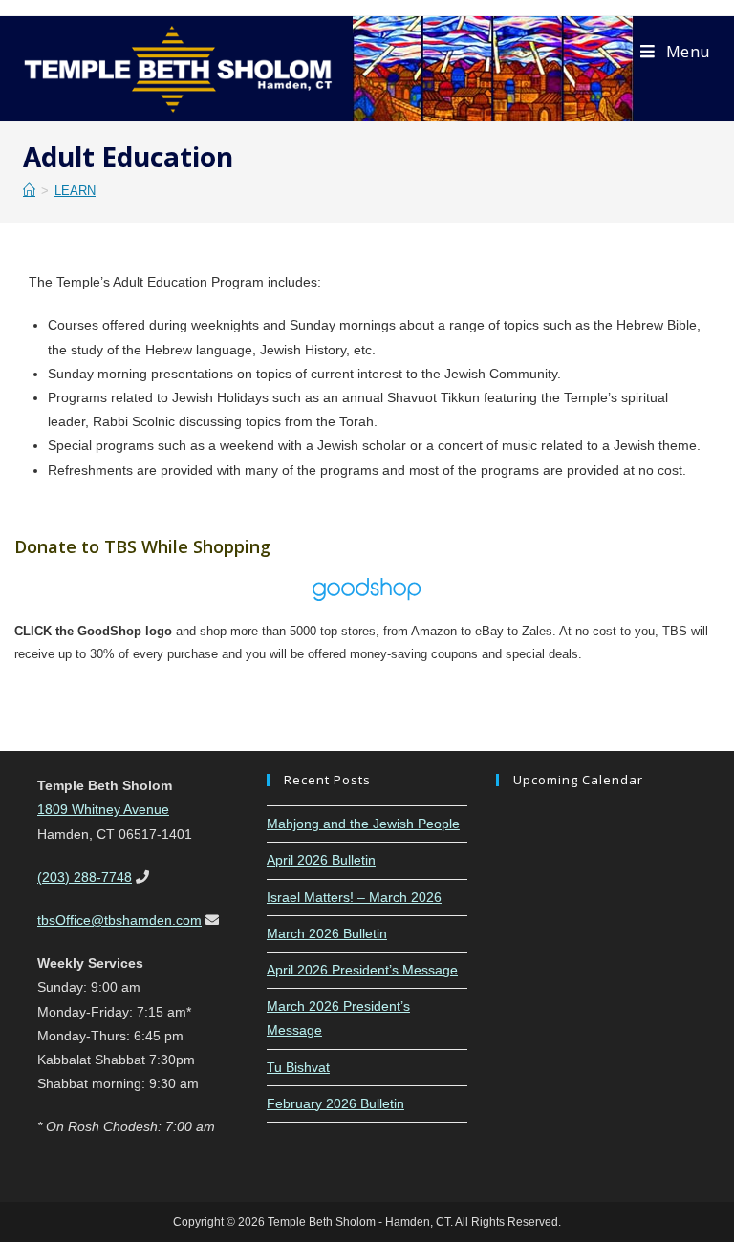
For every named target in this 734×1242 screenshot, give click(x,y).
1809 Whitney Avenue (103, 809)
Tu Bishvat (298, 1067)
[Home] (29, 190)
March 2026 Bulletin (327, 933)
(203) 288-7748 (84, 877)
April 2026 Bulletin (321, 859)
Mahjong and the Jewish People (363, 823)
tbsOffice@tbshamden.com (119, 920)
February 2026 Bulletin (335, 1103)
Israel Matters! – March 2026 (354, 897)
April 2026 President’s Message (362, 969)
